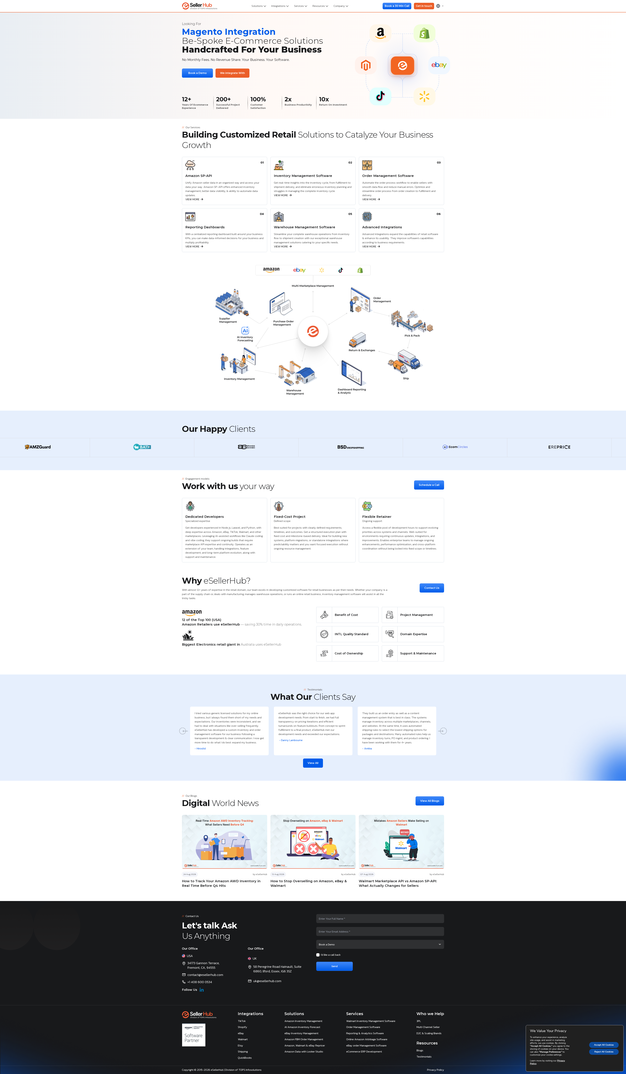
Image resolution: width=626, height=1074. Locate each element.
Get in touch (424, 6)
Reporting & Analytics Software (365, 1033)
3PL (419, 1021)
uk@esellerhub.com (267, 981)
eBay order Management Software (366, 1045)
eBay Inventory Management (301, 1033)
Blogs (420, 1050)
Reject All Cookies (603, 1051)
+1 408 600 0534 (199, 982)
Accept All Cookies (604, 1044)
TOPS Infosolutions (250, 1070)
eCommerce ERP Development (364, 1051)
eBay (241, 1033)
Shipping (243, 1051)
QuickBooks (245, 1058)
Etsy (240, 1045)
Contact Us (431, 587)
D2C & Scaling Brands (429, 1033)
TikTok (242, 1021)
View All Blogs (429, 800)
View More (192, 199)
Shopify (242, 1027)
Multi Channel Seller (428, 1027)
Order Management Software (363, 1027)
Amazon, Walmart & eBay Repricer (304, 1045)
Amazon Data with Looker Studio (303, 1051)
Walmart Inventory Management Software (370, 1021)
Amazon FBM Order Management (303, 1039)
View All (313, 763)
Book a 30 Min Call (397, 6)
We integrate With (232, 73)
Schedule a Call (429, 484)
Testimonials (424, 1056)
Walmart (243, 1039)
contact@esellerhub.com (205, 974)
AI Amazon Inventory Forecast (302, 1027)
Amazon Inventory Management (303, 1021)
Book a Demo (197, 73)
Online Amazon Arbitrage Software (366, 1039)
